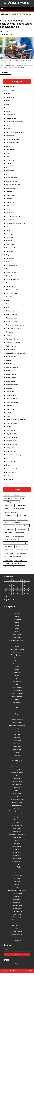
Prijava (17, 964)
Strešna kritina (11, 374)
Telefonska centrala (12, 402)
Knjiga (8, 209)
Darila (8, 107)
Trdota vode (10, 427)
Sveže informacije (17, 3)
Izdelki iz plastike (11, 178)
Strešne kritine (11, 377)
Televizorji (9, 406)
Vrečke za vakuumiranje (14, 455)
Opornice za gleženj (12, 279)
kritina (19, 526)
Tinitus (8, 413)
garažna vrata (8, 505)
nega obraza (8, 532)
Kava (7, 206)
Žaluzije (8, 465)
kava (6, 522)
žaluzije (21, 567)
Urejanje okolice (11, 434)
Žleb (7, 476)
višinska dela (8, 560)
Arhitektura (10, 90)
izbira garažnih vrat (10, 515)
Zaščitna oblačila (11, 469)
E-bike (8, 128)
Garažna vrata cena (12, 142)
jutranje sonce (22, 519)
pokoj (6, 539)
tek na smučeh (9, 553)
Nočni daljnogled (11, 265)
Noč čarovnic (10, 262)
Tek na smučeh (11, 395)
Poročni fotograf (11, 321)
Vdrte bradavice (11, 441)
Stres (8, 370)
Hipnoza (9, 153)
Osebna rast (10, 286)
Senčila (8, 360)
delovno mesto (19, 498)
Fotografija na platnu (13, 139)
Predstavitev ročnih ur (11, 543)
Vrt (7, 458)
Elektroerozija (10, 135)
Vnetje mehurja (11, 448)
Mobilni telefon (11, 241)
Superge (9, 388)
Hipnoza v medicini (18, 509)
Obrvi (8, 269)
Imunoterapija (10, 171)
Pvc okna (9, 335)
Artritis (8, 93)
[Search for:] (17, 949)
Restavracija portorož (13, 342)
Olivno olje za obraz (12, 272)
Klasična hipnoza (15, 522)
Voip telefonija (11, 451)
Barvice (8, 100)
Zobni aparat (10, 479)
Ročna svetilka (11, 346)
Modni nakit (10, 244)
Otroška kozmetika (12, 290)
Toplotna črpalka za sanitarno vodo (17, 420)
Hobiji (8, 157)
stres (27, 550)
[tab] (2, 9)
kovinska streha (9, 526)
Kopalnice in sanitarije (13, 216)
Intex (8, 174)
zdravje (7, 563)
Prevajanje (9, 332)
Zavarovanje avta (11, 472)
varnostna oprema (15, 556)
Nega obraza (10, 251)
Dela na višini (10, 114)
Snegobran (9, 363)
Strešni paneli (10, 381)
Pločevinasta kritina (12, 311)
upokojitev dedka (21, 553)
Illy (7, 167)
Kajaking (9, 199)
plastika (7, 536)
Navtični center (11, 248)
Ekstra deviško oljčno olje (14, 132)
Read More (4, 72)
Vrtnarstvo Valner (7, 34)
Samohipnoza (8, 546)
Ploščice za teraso (12, 314)
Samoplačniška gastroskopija (16, 353)
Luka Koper (9, 234)
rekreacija (23, 543)
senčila (18, 546)
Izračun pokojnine (12, 188)
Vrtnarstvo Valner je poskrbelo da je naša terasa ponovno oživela (16, 23)
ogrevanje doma (20, 532)
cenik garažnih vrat (18, 495)
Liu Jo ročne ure (9, 529)
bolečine (7, 495)
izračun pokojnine (10, 519)
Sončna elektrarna (12, 367)
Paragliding (10, 297)
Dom (7, 125)
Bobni (8, 104)
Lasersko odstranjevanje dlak (15, 223)
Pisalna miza (10, 304)
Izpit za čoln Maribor (13, 185)
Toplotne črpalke (11, 423)
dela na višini (8, 498)
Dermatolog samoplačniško (15, 121)
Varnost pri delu (11, 437)
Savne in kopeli (11, 356)
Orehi (8, 283)
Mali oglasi (9, 237)
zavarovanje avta (20, 560)
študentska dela (17, 563)
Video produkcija (11, 444)
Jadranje (9, 192)
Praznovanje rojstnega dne (15, 325)
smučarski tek (9, 550)
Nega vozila (10, 258)
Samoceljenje (10, 349)
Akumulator (10, 86)
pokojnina (14, 539)
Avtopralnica (10, 97)
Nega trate (9, 255)
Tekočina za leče (11, 399)
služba (26, 546)
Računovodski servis (13, 339)
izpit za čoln (22, 515)
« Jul (16, 602)
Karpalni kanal (10, 202)
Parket (8, 300)
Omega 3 (9, 276)
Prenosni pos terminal (13, 328)
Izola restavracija (12, 181)
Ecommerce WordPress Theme (11, 971)
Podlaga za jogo (11, 318)
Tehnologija (10, 392)
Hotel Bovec (10, 160)
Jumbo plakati (11, 195)
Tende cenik (10, 409)
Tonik (8, 416)
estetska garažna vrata (11, 502)
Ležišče (8, 227)
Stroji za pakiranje (12, 385)
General (8, 146)
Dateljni (8, 111)
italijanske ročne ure (10, 512)
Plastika (8, 307)
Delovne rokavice (11, 118)
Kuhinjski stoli (10, 220)
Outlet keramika (11, 293)
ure (5, 556)
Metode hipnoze (22, 529)
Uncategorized (11, 430)
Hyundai (8, 164)
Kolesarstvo (10, 213)
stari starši (19, 550)
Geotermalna (10, 149)
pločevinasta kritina (18, 536)
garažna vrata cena (21, 505)
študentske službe (10, 567)
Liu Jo (8, 230)
